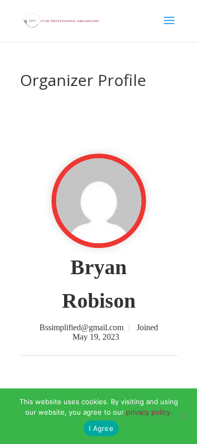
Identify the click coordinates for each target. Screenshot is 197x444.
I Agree (101, 428)
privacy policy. (149, 412)
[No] (184, 416)
